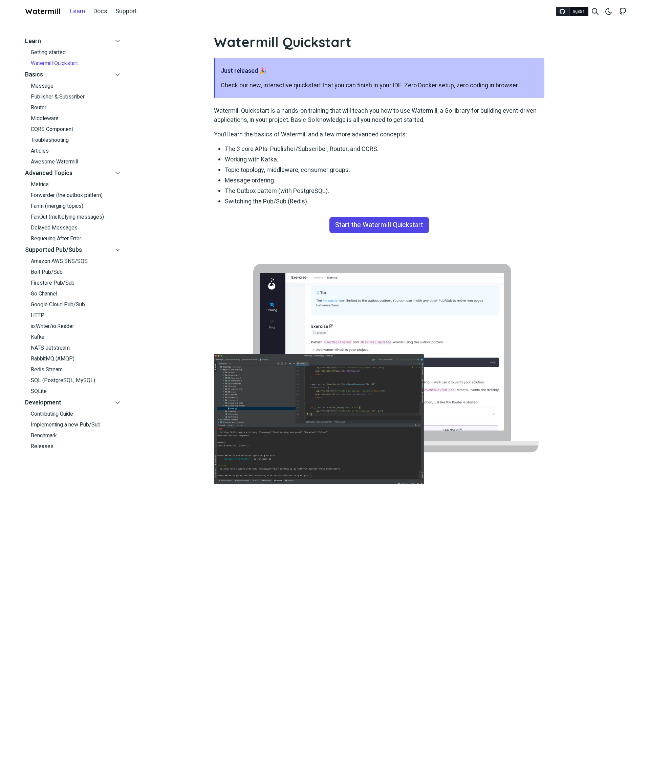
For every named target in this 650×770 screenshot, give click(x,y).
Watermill (42, 11)
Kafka (37, 337)
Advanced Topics (48, 173)
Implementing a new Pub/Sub (66, 425)
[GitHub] (623, 11)
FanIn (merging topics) (57, 206)
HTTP (37, 315)
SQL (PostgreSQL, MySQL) (63, 380)
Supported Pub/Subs (53, 250)
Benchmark (44, 436)
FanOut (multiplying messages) (67, 217)
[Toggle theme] (609, 11)
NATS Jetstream (50, 348)
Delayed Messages (54, 228)
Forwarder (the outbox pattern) (67, 195)
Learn (77, 11)
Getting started (48, 52)
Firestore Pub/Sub (52, 283)
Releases (42, 446)
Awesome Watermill (54, 162)
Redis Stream (47, 370)
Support (126, 11)
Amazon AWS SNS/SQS (59, 261)
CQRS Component (52, 129)
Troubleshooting (50, 140)
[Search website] (595, 11)
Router (38, 108)
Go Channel (44, 294)
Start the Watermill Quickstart (379, 225)
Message (42, 86)
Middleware (45, 118)
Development (43, 402)
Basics (34, 74)
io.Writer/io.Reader (52, 326)
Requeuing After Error (56, 239)
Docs (100, 11)
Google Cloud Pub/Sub (58, 305)
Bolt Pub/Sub (47, 272)
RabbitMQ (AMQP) (52, 359)
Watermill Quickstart (54, 63)
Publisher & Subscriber (58, 97)
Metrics (40, 184)
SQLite (39, 391)
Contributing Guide (52, 414)
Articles (40, 151)
